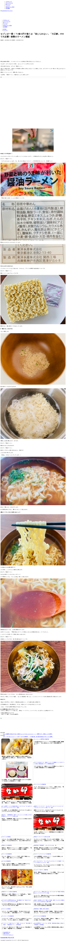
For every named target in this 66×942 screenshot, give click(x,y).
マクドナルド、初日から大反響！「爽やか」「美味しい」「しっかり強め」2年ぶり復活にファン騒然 (49, 919)
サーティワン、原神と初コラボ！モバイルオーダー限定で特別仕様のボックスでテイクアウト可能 (49, 896)
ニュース (8, 5)
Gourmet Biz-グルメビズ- (7, 937)
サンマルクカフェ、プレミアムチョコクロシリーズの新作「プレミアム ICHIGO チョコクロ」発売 (49, 865)
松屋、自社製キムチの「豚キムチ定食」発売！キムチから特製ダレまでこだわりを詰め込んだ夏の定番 (49, 905)
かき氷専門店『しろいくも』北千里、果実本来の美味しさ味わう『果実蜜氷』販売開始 (49, 928)
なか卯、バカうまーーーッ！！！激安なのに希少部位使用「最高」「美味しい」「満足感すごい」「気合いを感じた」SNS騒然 (17, 802)
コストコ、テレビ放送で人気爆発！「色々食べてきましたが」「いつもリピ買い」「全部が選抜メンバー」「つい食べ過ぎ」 (16, 912)
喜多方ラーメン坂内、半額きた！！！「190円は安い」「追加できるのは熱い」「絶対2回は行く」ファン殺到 (16, 895)
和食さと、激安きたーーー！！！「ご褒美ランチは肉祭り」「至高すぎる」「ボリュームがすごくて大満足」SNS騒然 (17, 848)
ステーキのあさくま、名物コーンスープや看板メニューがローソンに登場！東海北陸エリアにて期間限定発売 (49, 767)
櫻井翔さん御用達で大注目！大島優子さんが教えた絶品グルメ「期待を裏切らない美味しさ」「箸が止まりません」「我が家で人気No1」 (17, 758)
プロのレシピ (9, 1)
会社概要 (8, 8)
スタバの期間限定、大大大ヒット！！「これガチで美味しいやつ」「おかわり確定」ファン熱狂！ (48, 857)
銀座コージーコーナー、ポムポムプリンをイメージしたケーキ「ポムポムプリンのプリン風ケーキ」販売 (48, 811)
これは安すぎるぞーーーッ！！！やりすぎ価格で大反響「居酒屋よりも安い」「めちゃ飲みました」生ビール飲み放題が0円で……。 (49, 743)
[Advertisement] (24, 15)
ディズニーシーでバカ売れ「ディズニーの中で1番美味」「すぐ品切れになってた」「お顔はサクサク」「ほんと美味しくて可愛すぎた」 (49, 840)
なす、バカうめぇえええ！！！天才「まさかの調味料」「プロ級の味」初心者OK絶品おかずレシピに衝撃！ (28, 736)
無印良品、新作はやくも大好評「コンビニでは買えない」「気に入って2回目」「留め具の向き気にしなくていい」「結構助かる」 (49, 849)
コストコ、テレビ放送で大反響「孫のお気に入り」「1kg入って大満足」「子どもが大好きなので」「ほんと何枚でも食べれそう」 (16, 840)
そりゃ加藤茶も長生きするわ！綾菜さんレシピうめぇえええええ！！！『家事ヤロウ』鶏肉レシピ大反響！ (28, 734)
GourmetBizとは (6, 932)
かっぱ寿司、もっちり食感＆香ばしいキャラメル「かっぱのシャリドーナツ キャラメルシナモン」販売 (17, 811)
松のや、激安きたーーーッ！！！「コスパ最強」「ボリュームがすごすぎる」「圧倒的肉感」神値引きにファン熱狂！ (49, 873)
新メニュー (8, 4)
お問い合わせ (6, 933)
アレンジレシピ (9, 3)
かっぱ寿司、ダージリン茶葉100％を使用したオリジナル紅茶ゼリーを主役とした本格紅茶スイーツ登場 (16, 780)
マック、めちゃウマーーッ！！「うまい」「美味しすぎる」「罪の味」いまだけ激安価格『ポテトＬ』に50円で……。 (49, 787)
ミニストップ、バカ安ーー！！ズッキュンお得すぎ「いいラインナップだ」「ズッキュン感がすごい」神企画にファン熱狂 (17, 919)
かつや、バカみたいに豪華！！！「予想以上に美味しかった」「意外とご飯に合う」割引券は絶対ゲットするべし (16, 864)
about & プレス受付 (10, 7)
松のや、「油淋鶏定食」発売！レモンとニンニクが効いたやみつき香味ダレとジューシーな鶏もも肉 (17, 819)
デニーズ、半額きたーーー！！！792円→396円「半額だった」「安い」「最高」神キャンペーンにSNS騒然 (16, 857)
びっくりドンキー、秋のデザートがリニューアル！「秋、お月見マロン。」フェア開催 (17, 887)
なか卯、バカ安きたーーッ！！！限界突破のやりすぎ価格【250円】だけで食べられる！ (48, 832)
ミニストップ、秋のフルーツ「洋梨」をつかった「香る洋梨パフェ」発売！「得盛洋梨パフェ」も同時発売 (17, 928)
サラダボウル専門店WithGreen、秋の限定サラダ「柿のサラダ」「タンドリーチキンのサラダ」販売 (16, 905)
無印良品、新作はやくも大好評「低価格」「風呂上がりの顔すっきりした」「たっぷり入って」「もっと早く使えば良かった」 (49, 912)
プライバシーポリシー (8, 934)
